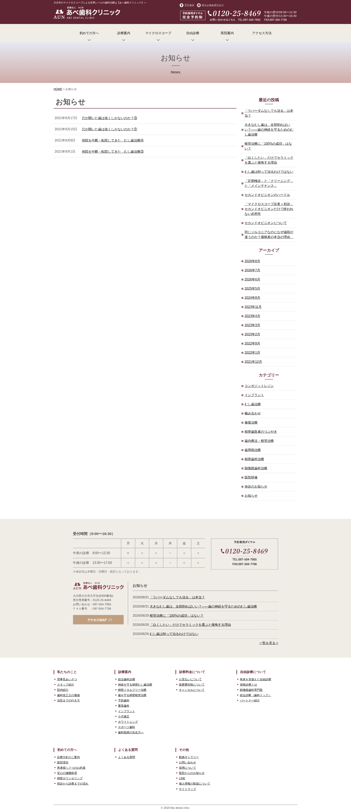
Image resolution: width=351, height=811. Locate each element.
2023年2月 (252, 334)
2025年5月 (252, 288)
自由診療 (192, 33)
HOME (58, 89)
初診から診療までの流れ (72, 783)
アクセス (189, 4)
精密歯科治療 (254, 459)
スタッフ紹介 (65, 684)
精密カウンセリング (70, 778)
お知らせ (251, 495)
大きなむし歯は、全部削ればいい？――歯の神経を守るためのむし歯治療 (269, 129)
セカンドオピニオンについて (266, 223)
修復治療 (251, 422)
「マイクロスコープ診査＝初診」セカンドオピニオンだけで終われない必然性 (269, 208)
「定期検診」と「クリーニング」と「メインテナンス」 (269, 183)
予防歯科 (123, 700)
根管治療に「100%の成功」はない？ (268, 146)
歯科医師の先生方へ (131, 732)
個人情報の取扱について (194, 783)
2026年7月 (252, 270)
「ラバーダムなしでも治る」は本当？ (269, 113)
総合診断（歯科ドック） (255, 695)
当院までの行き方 (68, 700)
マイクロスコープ (158, 33)
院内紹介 (62, 689)
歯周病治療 (253, 450)
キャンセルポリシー (213, 4)
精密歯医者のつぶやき (261, 431)
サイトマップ (187, 789)
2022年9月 (252, 343)
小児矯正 (123, 716)
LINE (182, 778)
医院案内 (227, 33)
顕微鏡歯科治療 (256, 468)
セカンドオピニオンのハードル (267, 195)
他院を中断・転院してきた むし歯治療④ (113, 140)
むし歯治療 (253, 404)
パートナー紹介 (250, 700)
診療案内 (123, 33)
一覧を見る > (268, 643)
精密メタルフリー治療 (132, 689)
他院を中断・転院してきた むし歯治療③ (113, 151)
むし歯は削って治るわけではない (269, 171)
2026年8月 (252, 261)
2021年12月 (253, 361)
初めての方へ (89, 33)
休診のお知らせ (256, 486)
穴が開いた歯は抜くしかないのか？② (109, 129)
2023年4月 (252, 316)
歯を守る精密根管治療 (132, 695)
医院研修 (251, 477)
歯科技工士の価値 (68, 695)
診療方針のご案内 (68, 757)
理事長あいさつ (67, 679)
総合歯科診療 (126, 679)
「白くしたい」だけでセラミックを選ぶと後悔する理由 (269, 160)
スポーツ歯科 (126, 727)
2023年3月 (252, 325)
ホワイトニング (128, 721)
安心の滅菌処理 (67, 773)
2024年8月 (252, 297)
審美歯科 (123, 705)
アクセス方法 (262, 33)
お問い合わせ (187, 762)
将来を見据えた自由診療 (255, 679)
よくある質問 (126, 757)
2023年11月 (253, 307)
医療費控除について (192, 684)
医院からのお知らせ (192, 773)
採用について (187, 767)
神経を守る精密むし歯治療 (135, 684)
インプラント (254, 395)
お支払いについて (190, 679)
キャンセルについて (192, 689)
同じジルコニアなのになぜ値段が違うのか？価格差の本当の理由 (269, 234)
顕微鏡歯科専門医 (251, 689)
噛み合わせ (253, 413)
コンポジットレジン (259, 386)
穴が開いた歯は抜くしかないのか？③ (109, 118)
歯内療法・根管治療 (259, 440)
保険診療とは (248, 684)
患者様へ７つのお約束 (71, 767)
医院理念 (62, 762)
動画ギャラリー (189, 757)
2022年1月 (252, 352)
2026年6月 (252, 279)
